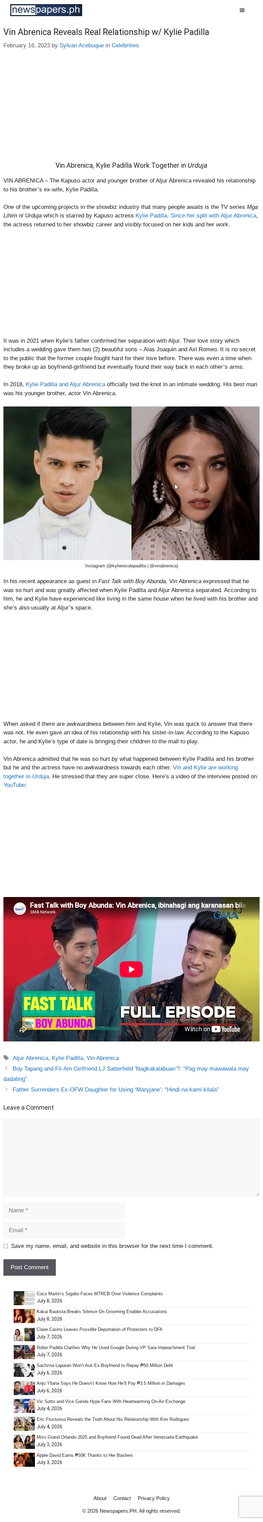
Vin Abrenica (103, 1058)
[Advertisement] (131, 110)
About (100, 1498)
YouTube (14, 785)
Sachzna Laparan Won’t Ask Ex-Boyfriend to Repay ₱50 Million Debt (105, 1365)
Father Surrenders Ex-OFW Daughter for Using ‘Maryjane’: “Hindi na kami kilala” (116, 1089)
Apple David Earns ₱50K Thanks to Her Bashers (85, 1455)
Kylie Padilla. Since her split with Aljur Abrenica (196, 215)
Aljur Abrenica (30, 1058)
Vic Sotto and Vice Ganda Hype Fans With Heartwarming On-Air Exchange (111, 1401)
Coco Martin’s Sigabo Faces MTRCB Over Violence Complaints (100, 1293)
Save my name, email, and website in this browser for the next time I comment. (112, 1246)
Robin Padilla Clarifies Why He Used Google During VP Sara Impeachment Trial (116, 1347)
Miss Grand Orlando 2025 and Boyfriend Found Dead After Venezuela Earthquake (117, 1437)
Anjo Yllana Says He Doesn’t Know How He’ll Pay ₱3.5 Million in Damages (111, 1383)
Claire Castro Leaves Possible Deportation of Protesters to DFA (100, 1329)
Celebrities (125, 45)
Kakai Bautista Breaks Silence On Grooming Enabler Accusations (102, 1311)
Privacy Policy (154, 1498)
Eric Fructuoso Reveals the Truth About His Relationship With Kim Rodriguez (113, 1419)
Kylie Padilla (67, 1058)
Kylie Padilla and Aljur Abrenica (65, 384)
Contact (122, 1498)
